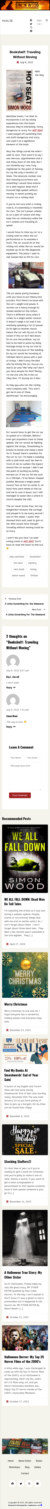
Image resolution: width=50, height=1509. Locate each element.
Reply (9, 687)
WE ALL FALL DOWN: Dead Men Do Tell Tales (24, 901)
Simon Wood (11, 716)
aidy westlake (16, 556)
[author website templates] (41, 1505)
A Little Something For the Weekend (24, 604)
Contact (25, 1473)
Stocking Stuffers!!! (17, 1161)
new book (19, 569)
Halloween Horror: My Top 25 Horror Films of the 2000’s (24, 1359)
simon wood (18, 575)
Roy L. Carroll (12, 677)
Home (11, 1461)
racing (33, 569)
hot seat (18, 563)
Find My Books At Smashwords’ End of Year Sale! (21, 1075)
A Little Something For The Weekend (25, 614)
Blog (27, 1467)
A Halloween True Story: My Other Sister (23, 1275)
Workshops (14, 1467)
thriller (34, 575)
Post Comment (20, 795)
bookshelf (35, 556)
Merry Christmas (15, 1004)
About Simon (24, 1461)
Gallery (37, 1467)
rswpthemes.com (34, 1505)
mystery (32, 563)
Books (39, 1461)
